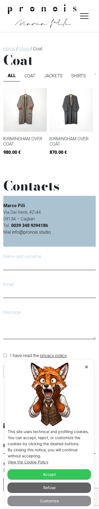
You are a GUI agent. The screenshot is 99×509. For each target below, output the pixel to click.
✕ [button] (86, 367)
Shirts (78, 75)
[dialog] (49, 434)
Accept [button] (49, 474)
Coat (29, 75)
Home (9, 48)
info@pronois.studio (31, 232)
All (12, 75)
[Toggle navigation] (84, 16)
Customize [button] (49, 501)
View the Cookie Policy (28, 462)
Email (8, 284)
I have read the (38, 355)
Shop (24, 48)
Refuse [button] (49, 487)
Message (12, 312)
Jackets (53, 75)
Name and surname (22, 256)
